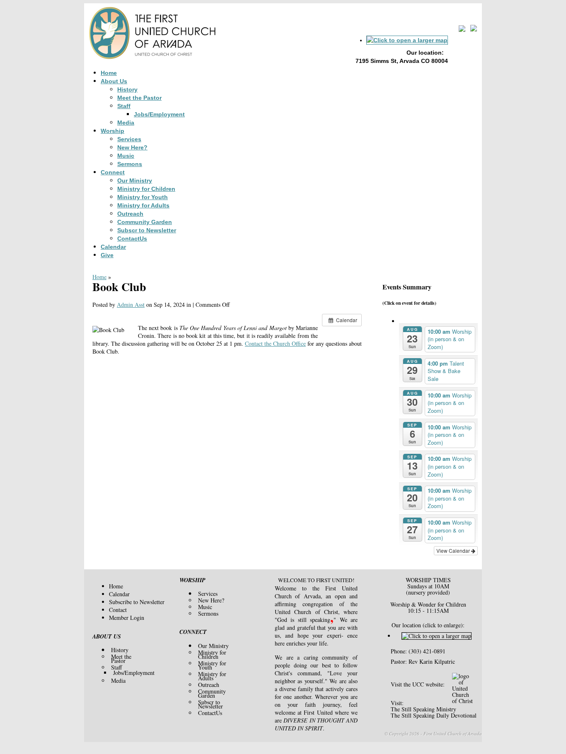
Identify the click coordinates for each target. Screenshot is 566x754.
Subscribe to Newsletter (136, 602)
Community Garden (144, 222)
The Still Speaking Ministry (423, 709)
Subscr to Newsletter (146, 230)
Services (129, 139)
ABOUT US (106, 636)
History (127, 89)
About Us (114, 81)
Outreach (130, 213)
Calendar (113, 246)
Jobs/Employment (159, 114)
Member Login (126, 618)
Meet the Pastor (139, 97)
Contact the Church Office (275, 343)
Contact (118, 610)
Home (109, 73)
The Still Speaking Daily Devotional (434, 715)
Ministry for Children (146, 188)
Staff (124, 106)
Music (125, 155)
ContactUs (132, 238)
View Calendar (453, 550)
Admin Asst (131, 304)
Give (107, 255)
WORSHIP (192, 580)
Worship (112, 131)
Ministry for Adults (143, 205)
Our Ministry (134, 180)
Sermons (129, 164)
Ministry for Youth (142, 197)
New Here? (132, 147)
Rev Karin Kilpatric (432, 661)
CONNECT (193, 632)
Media (125, 122)
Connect (113, 172)
